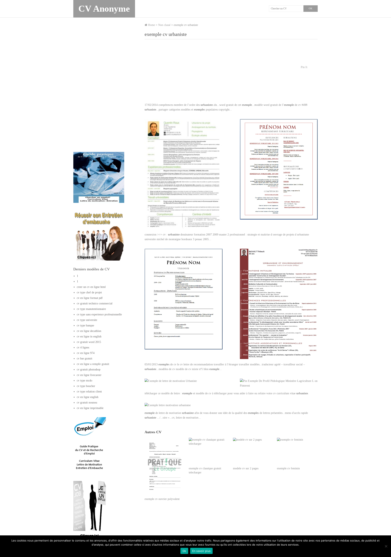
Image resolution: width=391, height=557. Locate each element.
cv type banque (85, 325)
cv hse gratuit (84, 358)
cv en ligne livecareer (89, 375)
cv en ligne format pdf (90, 297)
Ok (184, 551)
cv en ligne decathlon (89, 331)
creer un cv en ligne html (91, 286)
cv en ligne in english (89, 336)
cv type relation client (89, 391)
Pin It (304, 67)
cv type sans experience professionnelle (99, 314)
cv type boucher (86, 386)
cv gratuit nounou (87, 402)
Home (151, 25)
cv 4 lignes (83, 347)
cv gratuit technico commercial (94, 303)
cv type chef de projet (89, 292)
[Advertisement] (231, 73)
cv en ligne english (87, 397)
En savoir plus (201, 551)
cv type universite (87, 320)
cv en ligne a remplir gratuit (93, 364)
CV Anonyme (104, 9)
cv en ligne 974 (85, 353)
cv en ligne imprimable (90, 408)
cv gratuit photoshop (88, 369)
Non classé (164, 25)
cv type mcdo (84, 380)
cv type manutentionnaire (91, 309)
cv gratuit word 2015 (89, 342)
